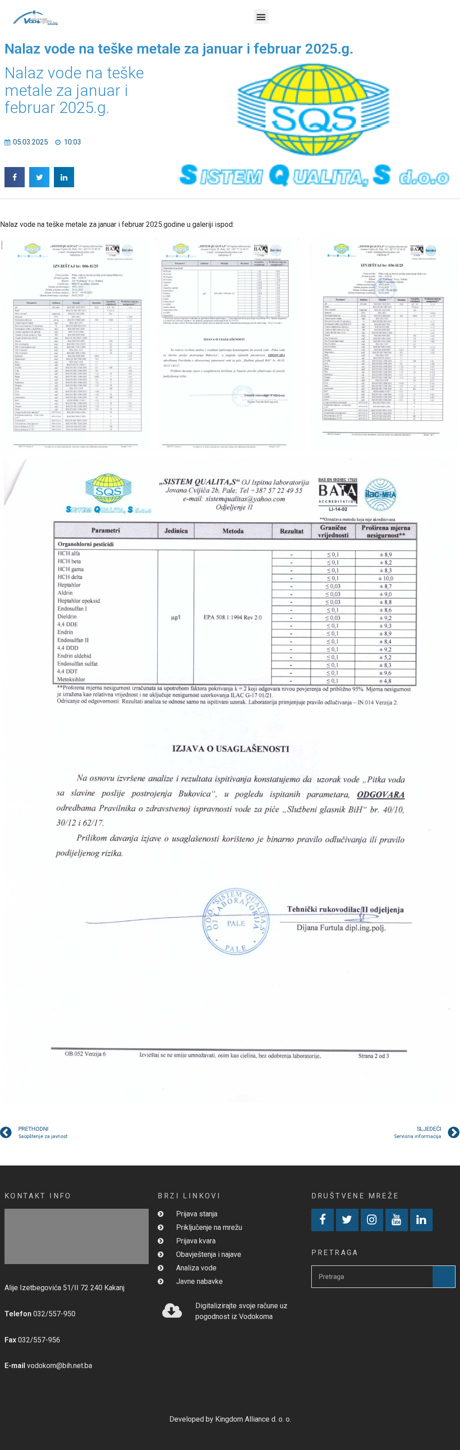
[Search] (444, 1276)
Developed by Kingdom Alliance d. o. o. (230, 1419)
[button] (261, 16)
